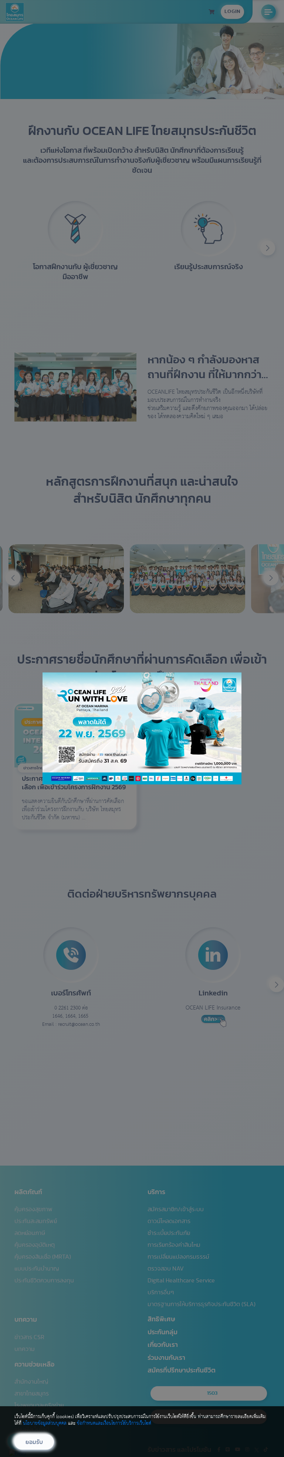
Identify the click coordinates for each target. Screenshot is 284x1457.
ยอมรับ (34, 1442)
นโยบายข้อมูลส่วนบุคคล (45, 1423)
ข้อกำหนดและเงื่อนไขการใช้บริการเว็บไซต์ (114, 1423)
